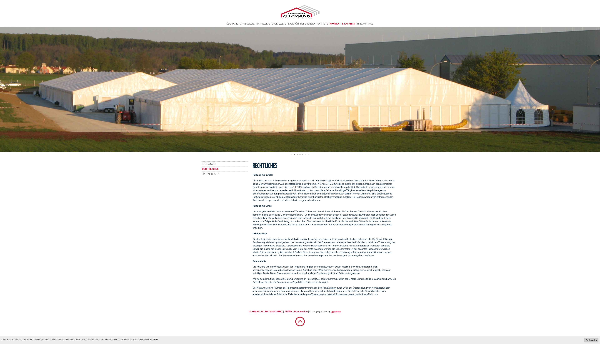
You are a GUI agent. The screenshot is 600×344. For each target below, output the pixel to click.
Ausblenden (591, 340)
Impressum (208, 163)
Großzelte (247, 23)
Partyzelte (263, 23)
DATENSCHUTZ (274, 311)
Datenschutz (210, 174)
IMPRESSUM (256, 311)
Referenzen (307, 23)
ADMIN (288, 311)
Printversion (301, 311)
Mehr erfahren (151, 339)
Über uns (232, 23)
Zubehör (293, 23)
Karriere (322, 23)
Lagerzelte (279, 23)
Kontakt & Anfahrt (342, 23)
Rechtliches (210, 169)
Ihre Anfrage (365, 23)
